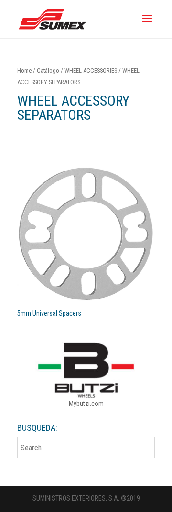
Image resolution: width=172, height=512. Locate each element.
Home (24, 70)
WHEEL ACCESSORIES (90, 70)
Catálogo (48, 70)
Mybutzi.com (86, 403)
